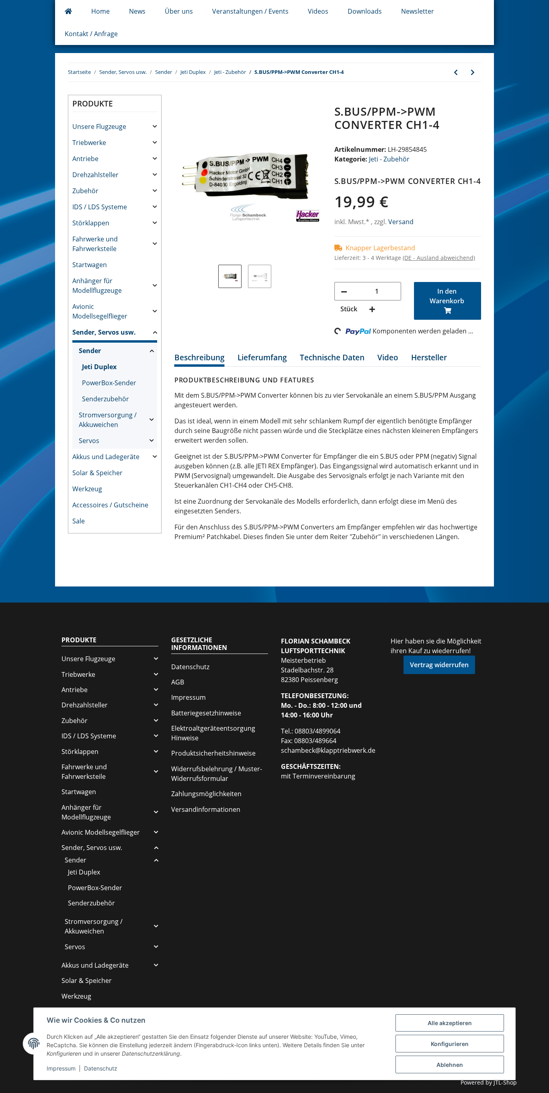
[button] (114, 126)
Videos (318, 11)
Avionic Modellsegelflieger (99, 311)
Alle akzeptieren (450, 1022)
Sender (90, 350)
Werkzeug (87, 488)
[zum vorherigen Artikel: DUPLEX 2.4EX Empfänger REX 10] (455, 72)
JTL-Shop (505, 1082)
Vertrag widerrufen (439, 664)
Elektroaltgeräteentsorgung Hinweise (213, 733)
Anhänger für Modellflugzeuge (97, 285)
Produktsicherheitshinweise (213, 753)
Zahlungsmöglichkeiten (206, 793)
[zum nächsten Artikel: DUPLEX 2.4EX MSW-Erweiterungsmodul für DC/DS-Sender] (472, 72)
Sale (78, 521)
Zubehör (85, 190)
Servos (89, 440)
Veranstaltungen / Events (250, 11)
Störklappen (90, 223)
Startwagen (89, 264)
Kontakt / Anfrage (91, 33)
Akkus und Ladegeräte (105, 456)
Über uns (179, 11)
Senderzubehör (105, 398)
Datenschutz (190, 666)
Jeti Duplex (99, 366)
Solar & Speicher (97, 472)
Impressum (188, 697)
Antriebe (85, 158)
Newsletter (417, 11)
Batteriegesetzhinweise (206, 713)
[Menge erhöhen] (372, 309)
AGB (177, 682)
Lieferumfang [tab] (262, 357)
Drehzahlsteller (95, 174)
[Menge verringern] (344, 291)
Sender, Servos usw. (104, 332)
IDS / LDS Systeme (99, 206)
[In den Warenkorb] (180, 100)
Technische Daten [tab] (332, 357)
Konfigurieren (450, 1043)
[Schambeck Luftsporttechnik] (68, 11)
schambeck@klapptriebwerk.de (328, 750)
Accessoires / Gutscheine (110, 505)
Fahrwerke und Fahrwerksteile (95, 244)
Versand (401, 221)
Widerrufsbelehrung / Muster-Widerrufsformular (216, 773)
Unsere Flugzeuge (99, 126)
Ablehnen (449, 1064)
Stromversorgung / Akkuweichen (108, 420)
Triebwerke (89, 142)
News (137, 11)
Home (100, 11)
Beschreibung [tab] (199, 357)
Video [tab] (387, 357)
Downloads (365, 11)
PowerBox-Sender (109, 382)
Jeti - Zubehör (389, 159)
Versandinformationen (205, 809)
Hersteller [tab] (429, 357)
